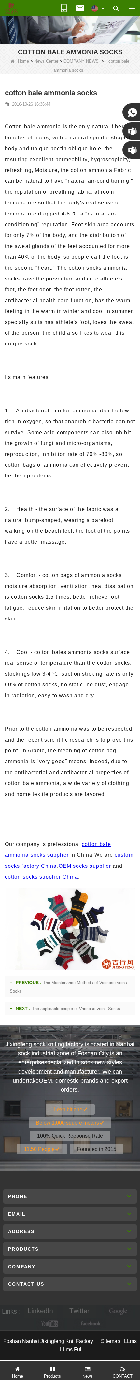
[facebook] (89, 1324)
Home (23, 61)
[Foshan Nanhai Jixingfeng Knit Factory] (11, 8)
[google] (118, 1311)
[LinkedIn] (40, 1311)
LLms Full (71, 1349)
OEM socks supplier (85, 866)
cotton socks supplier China (41, 876)
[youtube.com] (50, 1324)
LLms (130, 1341)
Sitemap (110, 1341)
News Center (46, 61)
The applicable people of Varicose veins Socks (76, 1008)
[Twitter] (79, 1311)
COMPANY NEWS (81, 61)
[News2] (70, 29)
